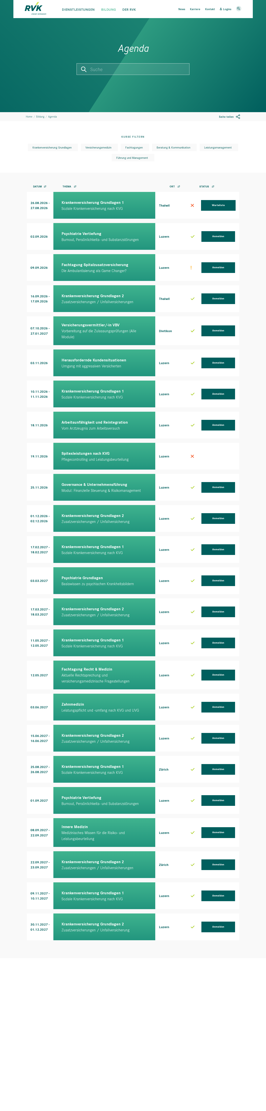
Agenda (52, 116)
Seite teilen (226, 116)
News (181, 9)
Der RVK (129, 9)
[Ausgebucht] (192, 205)
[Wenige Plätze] (191, 267)
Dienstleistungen (78, 9)
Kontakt (210, 9)
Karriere (195, 9)
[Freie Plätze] (192, 236)
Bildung (108, 9)
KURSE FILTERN (133, 136)
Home (29, 116)
